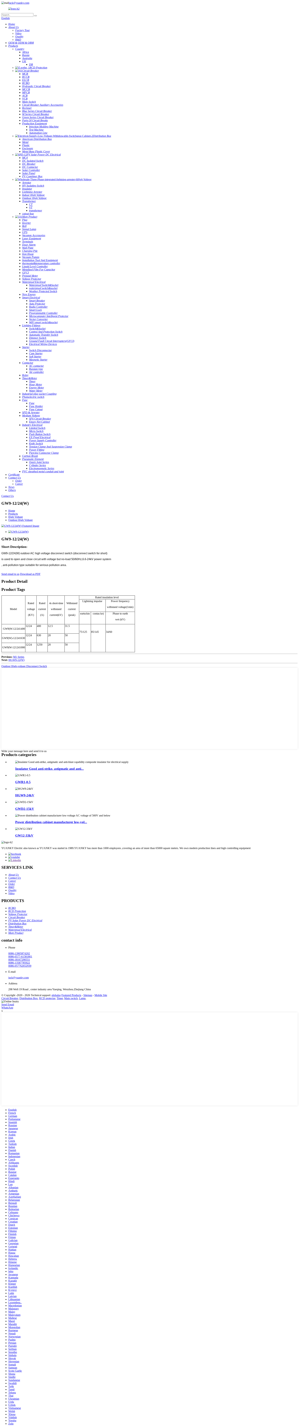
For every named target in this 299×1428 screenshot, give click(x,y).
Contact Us (7, 496)
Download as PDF (30, 574)
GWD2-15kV (24, 809)
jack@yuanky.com (19, 2)
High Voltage (15, 516)
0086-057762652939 (19, 965)
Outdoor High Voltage (20, 520)
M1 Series (18, 656)
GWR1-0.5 (23, 782)
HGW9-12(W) (16, 660)
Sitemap (87, 995)
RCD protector (47, 998)
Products (13, 513)
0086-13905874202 (19, 953)
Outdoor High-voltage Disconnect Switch (24, 666)
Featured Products (71, 995)
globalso (56, 995)
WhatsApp (7, 1007)
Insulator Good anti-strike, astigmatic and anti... (49, 769)
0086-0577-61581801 (20, 956)
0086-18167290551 (19, 959)
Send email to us (10, 574)
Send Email (7, 1004)
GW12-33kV (24, 835)
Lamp (82, 998)
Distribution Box (28, 998)
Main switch (71, 998)
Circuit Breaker (9, 998)
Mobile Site (100, 995)
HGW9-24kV (24, 795)
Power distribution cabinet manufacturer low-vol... (51, 822)
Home (11, 510)
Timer (60, 998)
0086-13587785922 (19, 962)
